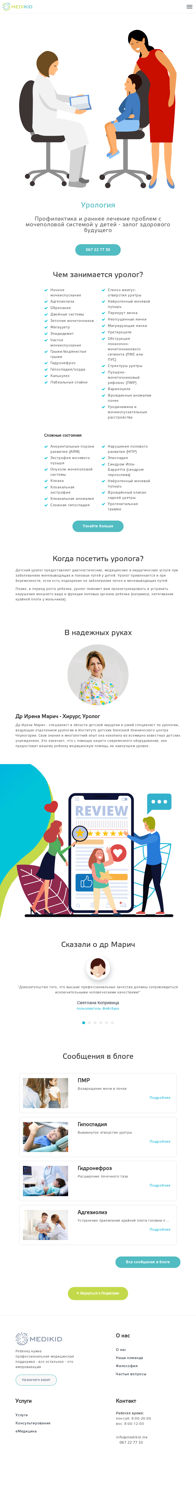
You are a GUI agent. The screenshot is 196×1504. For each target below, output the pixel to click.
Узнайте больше (98, 526)
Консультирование (33, 1423)
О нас (121, 1350)
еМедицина (26, 1431)
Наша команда (129, 1358)
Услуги (22, 1415)
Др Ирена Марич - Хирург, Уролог (58, 716)
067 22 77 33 (98, 250)
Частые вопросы (131, 1374)
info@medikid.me (131, 1437)
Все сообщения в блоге (148, 1262)
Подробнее (160, 1098)
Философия (127, 1366)
